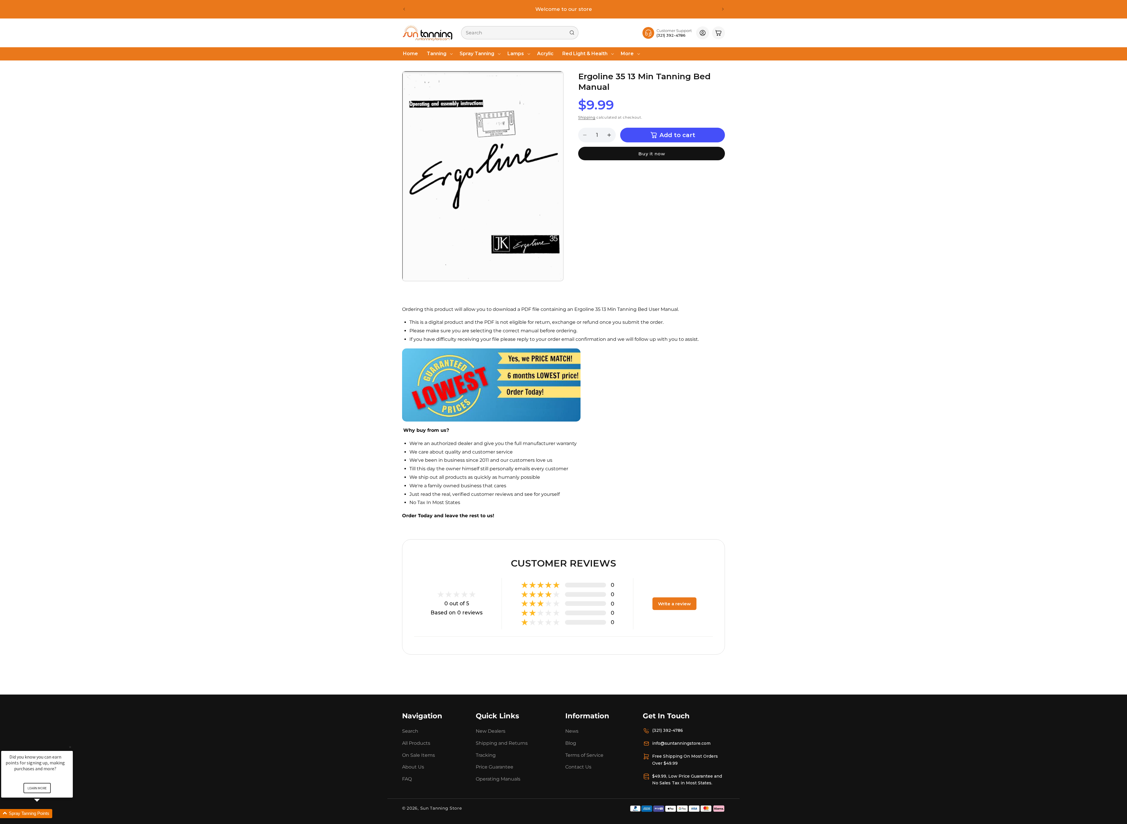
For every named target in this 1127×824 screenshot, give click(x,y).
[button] (438, 53)
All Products (416, 743)
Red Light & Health (585, 53)
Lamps (515, 53)
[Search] (572, 32)
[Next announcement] (722, 9)
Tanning (436, 53)
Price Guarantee (494, 767)
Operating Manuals (498, 779)
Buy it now (651, 153)
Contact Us (578, 767)
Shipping (586, 117)
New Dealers (490, 731)
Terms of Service (584, 755)
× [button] (70, 747)
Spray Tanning (477, 53)
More (627, 53)
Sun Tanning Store (441, 808)
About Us (413, 767)
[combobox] (519, 32)
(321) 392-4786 (667, 730)
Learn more (37, 788)
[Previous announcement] (404, 9)
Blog (570, 743)
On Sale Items (418, 755)
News (571, 731)
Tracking (486, 755)
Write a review (674, 603)
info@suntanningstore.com (681, 743)
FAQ (407, 779)
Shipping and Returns (502, 743)
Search (410, 731)
